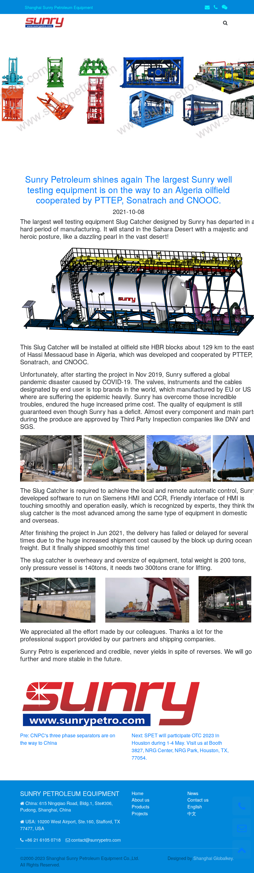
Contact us (197, 799)
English (194, 806)
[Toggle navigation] (78, 22)
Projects (140, 813)
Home (137, 793)
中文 (191, 813)
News (192, 793)
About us (140, 799)
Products (140, 806)
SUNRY (30, 793)
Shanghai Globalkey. (213, 858)
